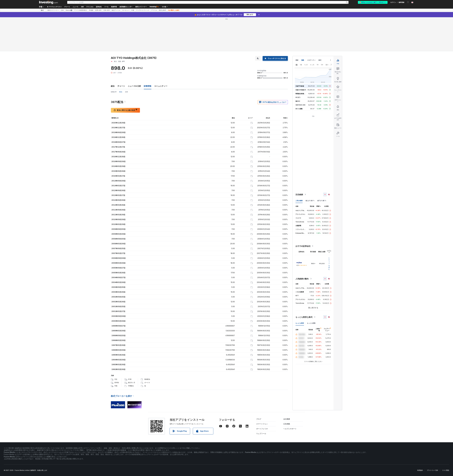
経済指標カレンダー (126, 7)
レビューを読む (329, 263)
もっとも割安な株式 (304, 317)
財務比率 (114, 92)
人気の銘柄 (299, 200)
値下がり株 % (321, 200)
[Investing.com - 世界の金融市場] (48, 2)
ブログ (258, 419)
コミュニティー (160, 86)
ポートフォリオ (262, 429)
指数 (302, 60)
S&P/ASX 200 (300, 105)
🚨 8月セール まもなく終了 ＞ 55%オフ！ (372, 2)
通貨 (297, 60)
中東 (132, 10)
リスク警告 (445, 470)
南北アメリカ (116, 10)
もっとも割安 (300, 323)
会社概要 (286, 419)
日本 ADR (106, 10)
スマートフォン (262, 424)
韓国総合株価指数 (301, 93)
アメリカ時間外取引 (80, 10)
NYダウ (298, 97)
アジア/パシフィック (142, 10)
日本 (62, 10)
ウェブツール (261, 433)
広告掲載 (286, 424)
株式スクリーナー (141, 7)
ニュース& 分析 (134, 86)
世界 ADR (98, 10)
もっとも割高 (311, 323)
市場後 (91, 10)
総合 (113, 86)
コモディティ (311, 60)
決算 (126, 92)
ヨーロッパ (125, 10)
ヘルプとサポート (290, 429)
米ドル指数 (299, 109)
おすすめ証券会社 (303, 246)
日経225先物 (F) (301, 90)
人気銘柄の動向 (302, 279)
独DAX (298, 101)
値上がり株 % (310, 200)
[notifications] (408, 2)
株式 (42, 10)
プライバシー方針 (432, 470)
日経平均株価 (300, 86)
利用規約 (420, 470)
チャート (121, 86)
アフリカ (154, 10)
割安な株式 (162, 10)
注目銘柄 (299, 194)
